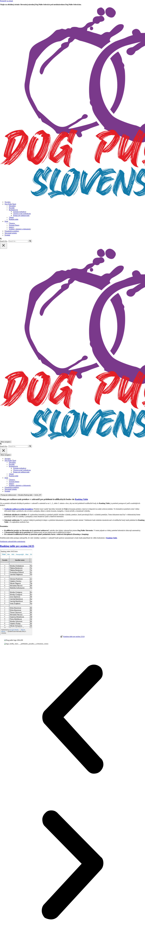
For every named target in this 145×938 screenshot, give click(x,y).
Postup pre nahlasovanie (21, 215)
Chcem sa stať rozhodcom (22, 213)
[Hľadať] (1, 239)
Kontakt (7, 235)
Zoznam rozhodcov (19, 212)
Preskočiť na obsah (6, 1)
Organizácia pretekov (12, 231)
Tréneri (11, 217)
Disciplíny (12, 206)
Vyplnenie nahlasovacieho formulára (18, 509)
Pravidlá (11, 208)
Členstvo (12, 223)
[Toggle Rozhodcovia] (37, 466)
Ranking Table (81, 499)
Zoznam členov (14, 225)
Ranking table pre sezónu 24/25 (17, 546)
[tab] (8, 495)
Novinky (8, 202)
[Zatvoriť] (3, 245)
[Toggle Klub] (37, 478)
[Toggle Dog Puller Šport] (37, 461)
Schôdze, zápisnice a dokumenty (20, 229)
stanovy (11, 227)
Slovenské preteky (11, 233)
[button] (72, 719)
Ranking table (13, 219)
